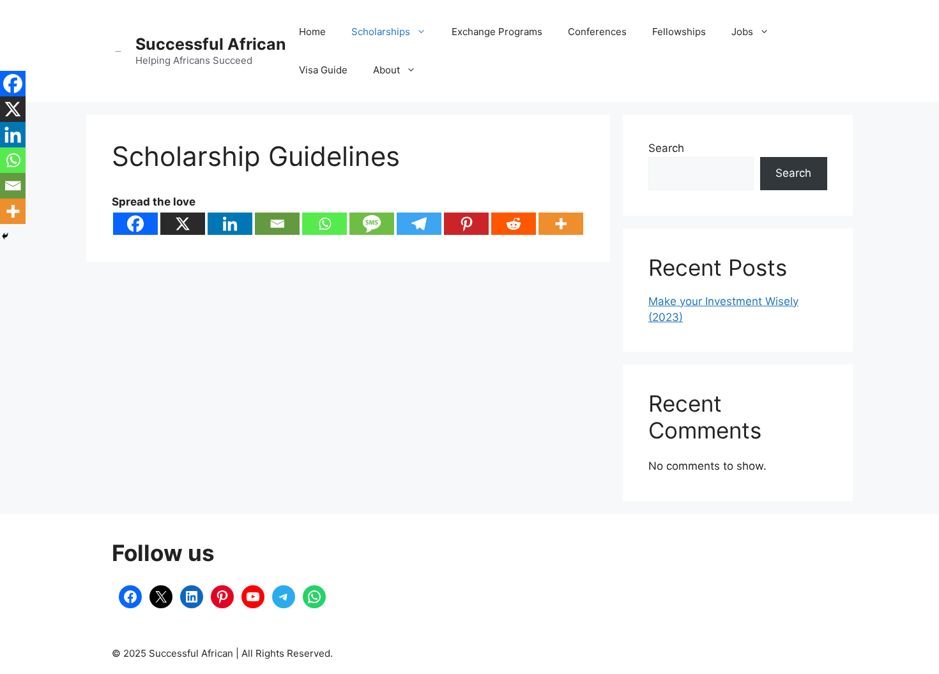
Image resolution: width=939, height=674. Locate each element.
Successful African (210, 44)
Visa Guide (323, 70)
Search (666, 148)
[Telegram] (419, 224)
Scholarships (380, 32)
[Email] (277, 224)
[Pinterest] (466, 224)
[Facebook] (135, 224)
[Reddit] (513, 224)
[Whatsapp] (324, 224)
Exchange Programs (497, 32)
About (386, 70)
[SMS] (371, 224)
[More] (560, 224)
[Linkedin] (230, 224)
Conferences (597, 32)
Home (312, 32)
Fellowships (679, 32)
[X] (182, 224)
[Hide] (5, 236)
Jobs (742, 32)
